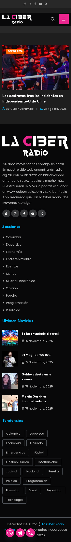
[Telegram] (20, 532)
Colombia (13, 237)
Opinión (12, 288)
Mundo (11, 274)
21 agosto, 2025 (55, 109)
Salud (33, 490)
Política (11, 481)
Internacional (48, 462)
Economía (14, 252)
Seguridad (54, 490)
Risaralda (13, 310)
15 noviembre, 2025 (39, 341)
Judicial (11, 471)
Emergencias (15, 452)
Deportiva (15, 51)
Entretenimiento (18, 259)
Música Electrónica (20, 281)
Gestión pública (17, 462)
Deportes (37, 433)
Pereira (11, 295)
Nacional (32, 471)
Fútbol (39, 452)
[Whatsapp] (10, 532)
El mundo (36, 443)
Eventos (12, 266)
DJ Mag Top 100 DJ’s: (36, 355)
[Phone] (30, 532)
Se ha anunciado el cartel (40, 333)
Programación (17, 303)
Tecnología (14, 500)
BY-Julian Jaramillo (20, 109)
